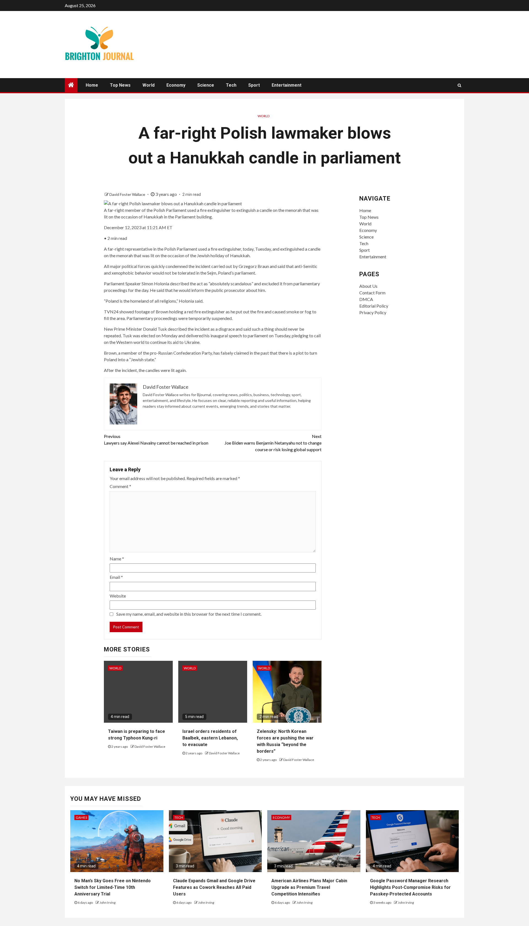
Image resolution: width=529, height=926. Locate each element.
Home (92, 85)
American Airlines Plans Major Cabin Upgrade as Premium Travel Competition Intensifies (309, 887)
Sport (254, 85)
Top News (120, 85)
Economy (175, 85)
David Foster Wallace (127, 194)
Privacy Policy (372, 312)
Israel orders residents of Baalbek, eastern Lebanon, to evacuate (210, 738)
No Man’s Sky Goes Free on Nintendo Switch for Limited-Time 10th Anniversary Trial (112, 887)
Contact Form (372, 292)
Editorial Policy (373, 305)
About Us (368, 286)
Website (118, 595)
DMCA (366, 299)
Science (205, 85)
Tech (231, 85)
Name (117, 558)
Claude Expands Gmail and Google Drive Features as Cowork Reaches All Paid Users (214, 887)
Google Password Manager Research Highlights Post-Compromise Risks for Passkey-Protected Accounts (410, 887)
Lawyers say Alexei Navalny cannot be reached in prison (156, 439)
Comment (120, 486)
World (148, 85)
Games (81, 817)
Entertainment (286, 85)
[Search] (459, 85)
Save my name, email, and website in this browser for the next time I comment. (188, 614)
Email (116, 577)
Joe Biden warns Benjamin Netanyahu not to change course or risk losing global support (273, 443)
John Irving (107, 902)
